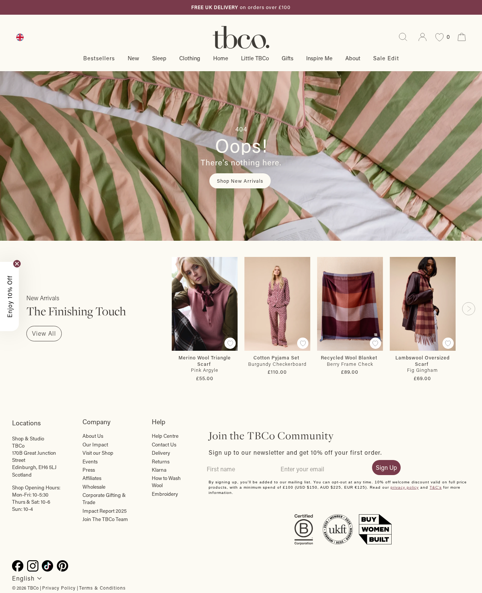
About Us (92, 436)
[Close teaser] (17, 263)
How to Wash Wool (166, 482)
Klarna (159, 469)
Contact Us (164, 444)
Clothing (189, 58)
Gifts (287, 58)
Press (88, 469)
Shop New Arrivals (240, 180)
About (352, 58)
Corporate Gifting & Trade (104, 499)
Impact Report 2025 (104, 510)
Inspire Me (319, 58)
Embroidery (165, 494)
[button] (9, 296)
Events (90, 461)
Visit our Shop (97, 452)
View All (44, 333)
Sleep (159, 58)
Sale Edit (386, 58)
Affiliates (91, 478)
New (133, 58)
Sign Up (386, 467)
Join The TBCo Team (105, 519)
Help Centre (165, 436)
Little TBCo (255, 58)
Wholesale (93, 486)
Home (220, 58)
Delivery (161, 452)
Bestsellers (99, 58)
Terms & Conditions (102, 588)
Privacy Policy (59, 588)
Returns (160, 461)
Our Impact (95, 444)
